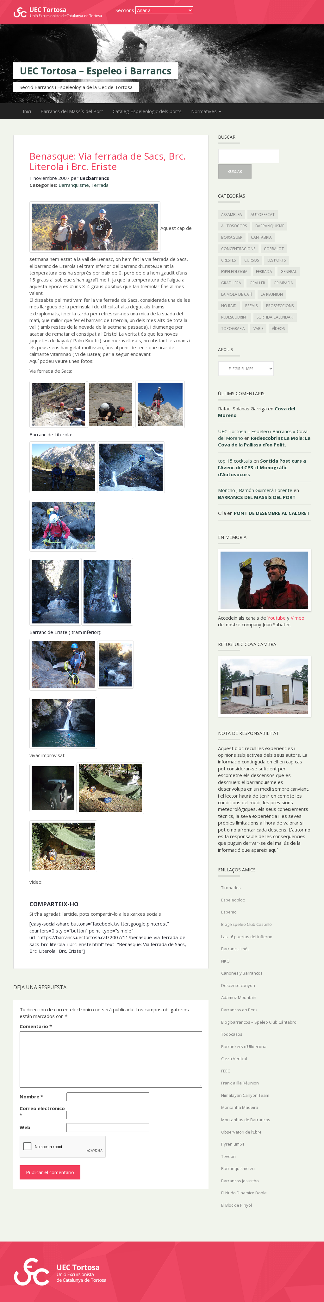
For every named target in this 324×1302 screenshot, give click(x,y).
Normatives (204, 111)
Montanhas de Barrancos (245, 1119)
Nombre (31, 1096)
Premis (251, 305)
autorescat (263, 214)
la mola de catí (236, 294)
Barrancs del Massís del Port (71, 111)
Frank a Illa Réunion (240, 1083)
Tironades (231, 887)
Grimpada (283, 283)
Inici (27, 111)
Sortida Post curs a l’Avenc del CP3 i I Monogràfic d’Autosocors (262, 467)
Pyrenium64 (232, 1144)
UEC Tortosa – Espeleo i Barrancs (95, 70)
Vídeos (278, 328)
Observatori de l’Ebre (241, 1132)
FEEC (225, 1071)
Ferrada (100, 185)
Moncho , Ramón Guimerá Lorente (255, 490)
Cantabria (261, 237)
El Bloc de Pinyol (236, 1205)
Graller (257, 283)
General (289, 271)
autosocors (234, 226)
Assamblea (231, 214)
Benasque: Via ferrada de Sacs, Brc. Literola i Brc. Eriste (107, 161)
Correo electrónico (42, 1111)
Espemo (229, 912)
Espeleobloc (233, 900)
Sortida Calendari (275, 317)
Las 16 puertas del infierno (246, 936)
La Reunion (272, 294)
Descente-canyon (238, 985)
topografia (233, 328)
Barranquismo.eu (238, 1168)
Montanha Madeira (239, 1107)
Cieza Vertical (234, 1058)
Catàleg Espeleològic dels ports (147, 111)
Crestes (228, 260)
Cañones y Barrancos (242, 973)
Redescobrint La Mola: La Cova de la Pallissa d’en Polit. (264, 441)
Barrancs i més (235, 948)
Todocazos (231, 1034)
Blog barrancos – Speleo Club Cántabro (258, 1022)
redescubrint (234, 317)
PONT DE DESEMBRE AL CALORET (272, 513)
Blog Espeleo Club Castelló (246, 924)
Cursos (251, 260)
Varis (258, 328)
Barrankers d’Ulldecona (243, 1046)
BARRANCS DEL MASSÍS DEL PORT (257, 497)
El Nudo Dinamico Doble (244, 1193)
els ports (276, 260)
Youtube (276, 618)
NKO (225, 961)
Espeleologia (234, 271)
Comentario (36, 1026)
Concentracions (238, 248)
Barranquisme (74, 185)
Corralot (274, 248)
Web (25, 1127)
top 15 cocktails (235, 461)
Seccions (124, 10)
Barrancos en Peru (239, 1010)
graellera (231, 283)
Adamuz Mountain (238, 997)
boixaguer (231, 237)
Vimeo (297, 618)
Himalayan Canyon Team (245, 1095)
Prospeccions (280, 305)
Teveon (228, 1156)
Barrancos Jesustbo (240, 1181)
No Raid (229, 305)
